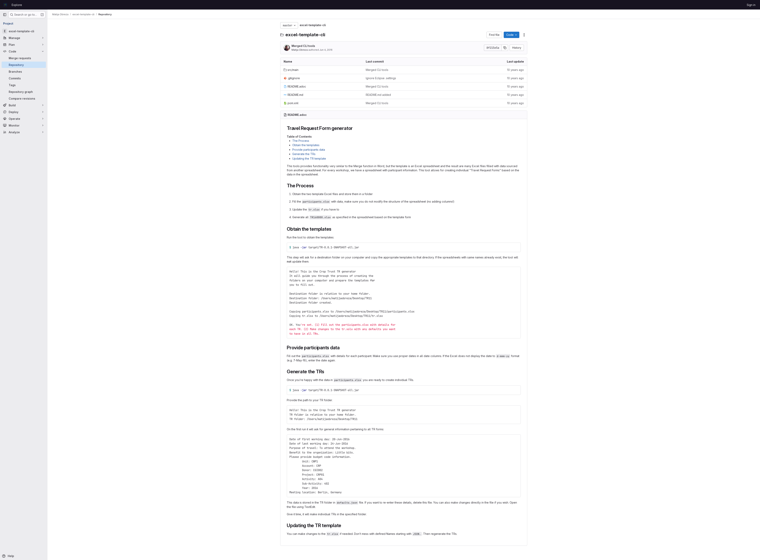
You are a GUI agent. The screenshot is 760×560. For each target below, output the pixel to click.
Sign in (751, 5)
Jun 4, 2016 (325, 49)
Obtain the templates (305, 145)
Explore (17, 5)
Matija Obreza (300, 49)
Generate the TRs (303, 154)
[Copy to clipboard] (516, 247)
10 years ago (515, 69)
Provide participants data (308, 149)
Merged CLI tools (303, 46)
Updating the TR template (309, 158)
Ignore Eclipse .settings (381, 78)
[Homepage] (5, 5)
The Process (300, 140)
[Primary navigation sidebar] (5, 14)
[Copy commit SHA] (505, 48)
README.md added (378, 94)
